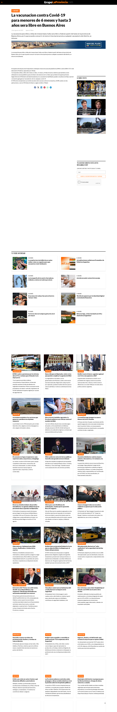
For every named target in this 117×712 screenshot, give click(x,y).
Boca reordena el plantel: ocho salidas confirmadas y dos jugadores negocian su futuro (87, 92)
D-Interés (15, 11)
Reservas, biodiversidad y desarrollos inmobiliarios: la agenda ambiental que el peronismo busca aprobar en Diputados (26, 506)
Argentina (16, 414)
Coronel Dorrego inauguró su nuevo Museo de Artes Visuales (89, 418)
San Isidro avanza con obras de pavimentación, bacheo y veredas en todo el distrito (24, 639)
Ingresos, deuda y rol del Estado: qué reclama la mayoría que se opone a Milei (90, 638)
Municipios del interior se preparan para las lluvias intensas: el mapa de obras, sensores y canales (90, 681)
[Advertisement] (43, 61)
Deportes (16, 543)
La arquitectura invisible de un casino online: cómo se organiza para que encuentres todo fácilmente (40, 262)
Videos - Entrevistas (19, 585)
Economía (48, 414)
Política (48, 371)
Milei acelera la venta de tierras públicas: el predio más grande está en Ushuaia (58, 458)
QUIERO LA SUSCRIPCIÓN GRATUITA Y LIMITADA (91, 176)
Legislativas (17, 371)
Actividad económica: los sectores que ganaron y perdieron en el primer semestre (25, 419)
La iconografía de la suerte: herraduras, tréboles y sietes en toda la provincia (41, 279)
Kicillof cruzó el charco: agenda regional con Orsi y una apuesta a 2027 (91, 375)
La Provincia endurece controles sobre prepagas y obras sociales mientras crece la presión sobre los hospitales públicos (58, 681)
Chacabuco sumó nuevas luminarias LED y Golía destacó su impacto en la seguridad (58, 589)
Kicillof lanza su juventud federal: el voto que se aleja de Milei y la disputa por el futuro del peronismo (58, 548)
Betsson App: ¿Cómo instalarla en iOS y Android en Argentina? (89, 314)
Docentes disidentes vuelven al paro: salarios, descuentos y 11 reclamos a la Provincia (90, 458)
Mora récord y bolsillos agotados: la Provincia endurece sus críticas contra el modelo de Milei (58, 419)
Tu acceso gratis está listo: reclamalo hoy (87, 164)
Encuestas (81, 634)
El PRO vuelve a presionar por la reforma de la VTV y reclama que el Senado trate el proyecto (26, 375)
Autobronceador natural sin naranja (88, 278)
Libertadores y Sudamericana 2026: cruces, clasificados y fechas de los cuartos (24, 548)
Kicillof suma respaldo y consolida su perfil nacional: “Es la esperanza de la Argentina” (57, 639)
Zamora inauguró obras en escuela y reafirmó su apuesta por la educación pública (89, 506)
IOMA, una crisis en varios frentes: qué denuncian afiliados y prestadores (25, 680)
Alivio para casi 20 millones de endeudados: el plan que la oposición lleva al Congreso (57, 506)
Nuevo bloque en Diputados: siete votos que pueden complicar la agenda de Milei (58, 375)
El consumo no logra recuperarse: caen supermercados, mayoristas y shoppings (26, 458)
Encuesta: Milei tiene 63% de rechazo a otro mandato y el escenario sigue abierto (87, 111)
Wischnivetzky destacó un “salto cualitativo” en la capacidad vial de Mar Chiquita (90, 548)
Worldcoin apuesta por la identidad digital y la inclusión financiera (90, 297)
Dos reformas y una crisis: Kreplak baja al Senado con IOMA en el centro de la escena (91, 589)
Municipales (81, 414)
